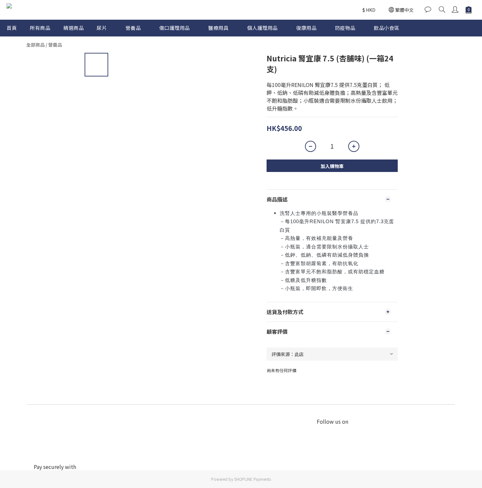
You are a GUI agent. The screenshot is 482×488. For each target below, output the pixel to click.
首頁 (12, 27)
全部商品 (35, 44)
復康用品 (306, 27)
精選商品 (73, 27)
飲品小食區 (386, 27)
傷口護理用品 (174, 27)
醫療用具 (218, 27)
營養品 (133, 27)
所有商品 (40, 27)
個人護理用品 (262, 27)
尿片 (102, 27)
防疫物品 (345, 27)
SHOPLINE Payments (252, 479)
